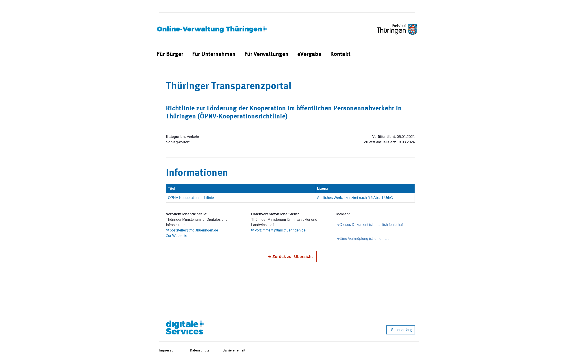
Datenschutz (199, 350)
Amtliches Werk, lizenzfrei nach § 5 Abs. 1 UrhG (355, 198)
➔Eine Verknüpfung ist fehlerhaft (362, 238)
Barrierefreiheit (234, 350)
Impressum (167, 350)
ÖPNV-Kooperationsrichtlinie (191, 198)
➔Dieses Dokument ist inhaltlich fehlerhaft (370, 225)
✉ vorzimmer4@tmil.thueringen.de (278, 230)
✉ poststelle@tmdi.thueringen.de (192, 230)
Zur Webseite (176, 236)
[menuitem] (170, 54)
